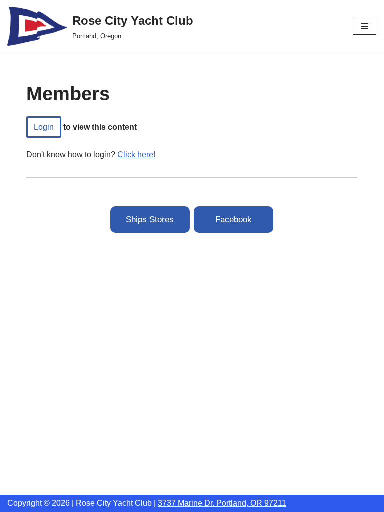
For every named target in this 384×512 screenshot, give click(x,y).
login (44, 127)
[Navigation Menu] (364, 26)
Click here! (137, 154)
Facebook (234, 219)
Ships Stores (150, 219)
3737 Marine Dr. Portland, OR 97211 (222, 503)
